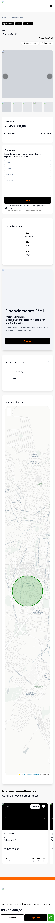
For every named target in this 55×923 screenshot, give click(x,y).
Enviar (27, 200)
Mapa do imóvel (14, 402)
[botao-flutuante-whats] (51, 917)
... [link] (27, 17)
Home (4, 17)
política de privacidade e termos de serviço (24, 210)
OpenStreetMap (34, 774)
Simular (27, 341)
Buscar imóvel (17, 17)
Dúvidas (12, 917)
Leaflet (23, 774)
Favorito (47, 43)
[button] (5, 76)
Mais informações (15, 362)
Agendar (36, 917)
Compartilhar (31, 43)
